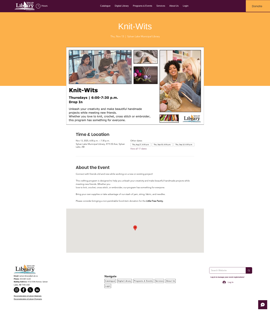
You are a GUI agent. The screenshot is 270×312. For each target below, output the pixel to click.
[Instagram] (16, 290)
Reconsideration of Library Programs (28, 299)
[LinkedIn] (37, 290)
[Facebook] (23, 290)
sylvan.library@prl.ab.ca (28, 276)
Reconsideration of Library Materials (27, 296)
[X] (30, 290)
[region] (45, 6)
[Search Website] (249, 270)
